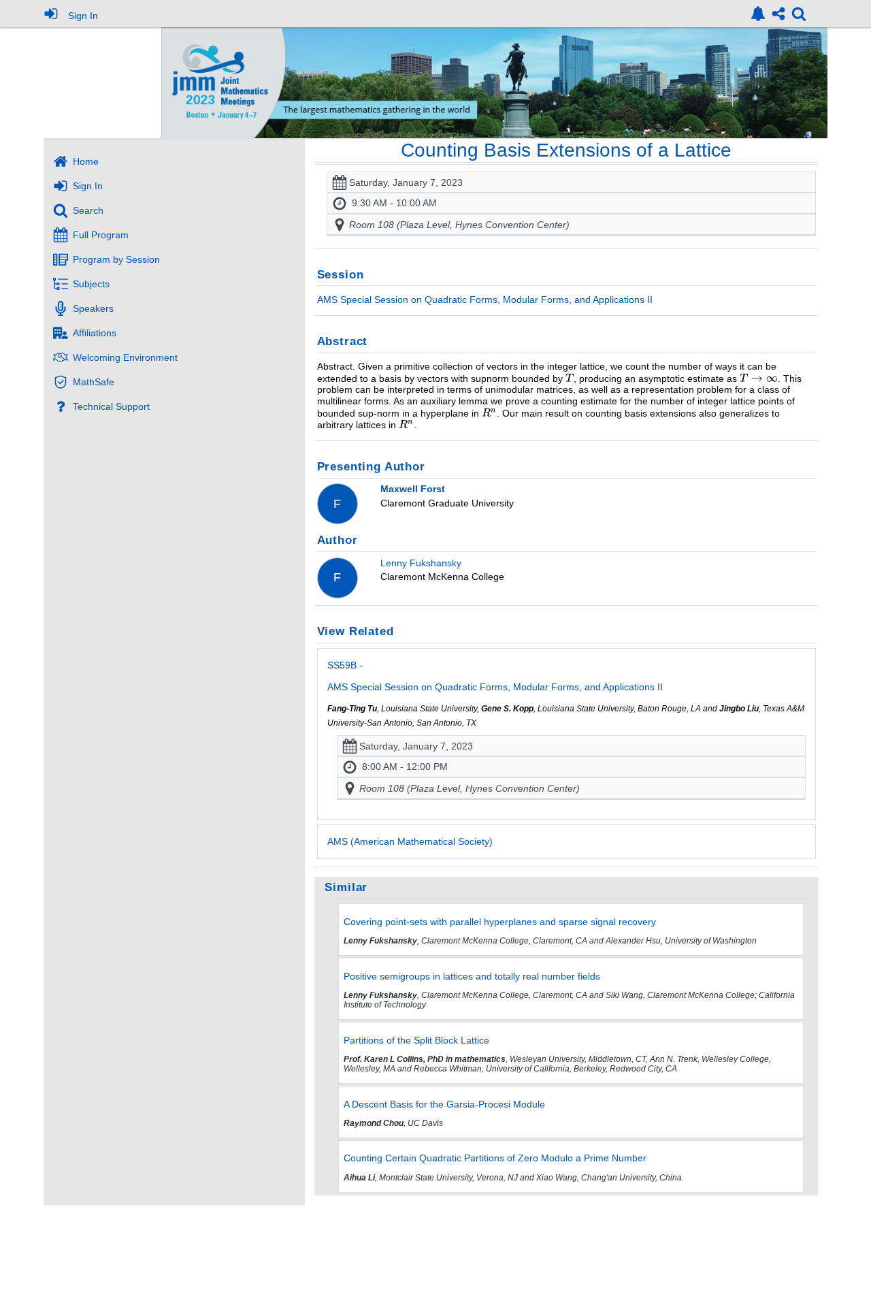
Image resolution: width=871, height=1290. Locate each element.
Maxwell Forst (412, 488)
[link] (758, 13)
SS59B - (495, 676)
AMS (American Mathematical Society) (410, 841)
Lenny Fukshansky (420, 563)
